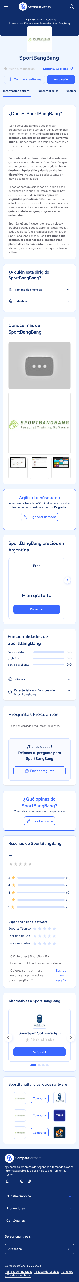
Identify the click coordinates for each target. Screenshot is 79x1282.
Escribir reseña (43, 821)
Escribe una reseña (61, 975)
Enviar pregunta (42, 771)
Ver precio (61, 79)
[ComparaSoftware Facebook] (21, 1181)
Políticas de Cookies (46, 1271)
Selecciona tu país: (18, 1236)
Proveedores (15, 1208)
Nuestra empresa (18, 1196)
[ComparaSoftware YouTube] (14, 1181)
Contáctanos (15, 1221)
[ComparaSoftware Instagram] (29, 1181)
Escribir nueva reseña (55, 68)
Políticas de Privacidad (18, 1271)
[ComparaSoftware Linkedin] (7, 1181)
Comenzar (37, 609)
